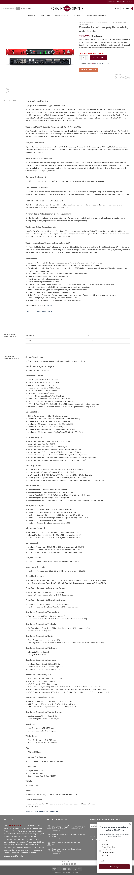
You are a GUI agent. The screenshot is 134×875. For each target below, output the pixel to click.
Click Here (50, 305)
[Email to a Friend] (120, 77)
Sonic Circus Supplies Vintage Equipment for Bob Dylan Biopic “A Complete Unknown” (68, 827)
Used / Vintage (45, 15)
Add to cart (98, 58)
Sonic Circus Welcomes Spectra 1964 (66, 843)
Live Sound (77, 15)
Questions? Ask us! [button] (86, 63)
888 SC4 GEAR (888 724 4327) (116, 2)
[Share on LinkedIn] (128, 77)
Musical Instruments (61, 15)
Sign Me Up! (114, 867)
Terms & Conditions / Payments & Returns (20, 853)
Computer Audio (102, 22)
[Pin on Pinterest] (124, 77)
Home (81, 22)
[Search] (18, 8)
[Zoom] (7, 90)
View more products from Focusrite (39, 311)
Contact (129, 2)
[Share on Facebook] (116, 77)
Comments (55, 845)
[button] (36, 15)
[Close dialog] (130, 824)
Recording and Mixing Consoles (96, 15)
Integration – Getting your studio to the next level (69, 835)
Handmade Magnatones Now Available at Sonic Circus (67, 850)
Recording (31, 15)
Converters (116, 22)
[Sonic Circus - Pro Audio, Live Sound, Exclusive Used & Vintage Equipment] (67, 8)
